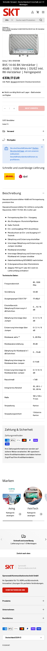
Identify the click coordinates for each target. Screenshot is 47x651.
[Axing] (12, 496)
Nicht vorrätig (31, 108)
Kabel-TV (5, 124)
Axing (4, 61)
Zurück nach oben (23, 553)
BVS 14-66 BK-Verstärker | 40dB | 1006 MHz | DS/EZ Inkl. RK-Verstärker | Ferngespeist (23, 29)
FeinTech (33, 508)
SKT (8, 645)
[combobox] (23, 20)
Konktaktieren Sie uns (15, 590)
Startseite (5, 27)
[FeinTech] (33, 496)
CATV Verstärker (8, 120)
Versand (14, 82)
